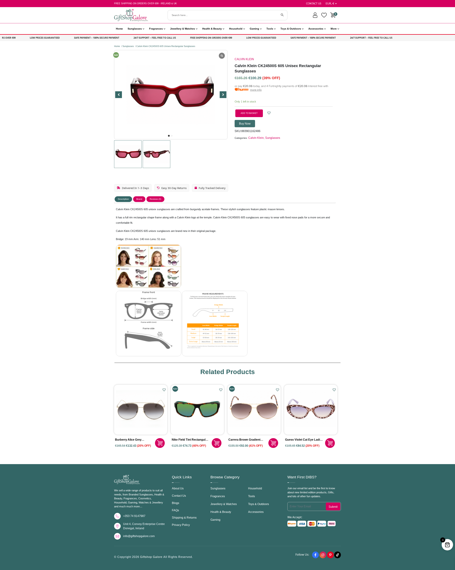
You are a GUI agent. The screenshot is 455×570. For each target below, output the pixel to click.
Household (235, 28)
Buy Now (245, 123)
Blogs (175, 503)
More (334, 28)
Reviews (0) (155, 199)
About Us (178, 488)
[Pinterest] (330, 554)
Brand (139, 199)
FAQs (175, 510)
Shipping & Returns (184, 517)
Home (119, 28)
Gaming (254, 28)
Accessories (315, 28)
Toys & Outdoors (290, 28)
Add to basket (249, 113)
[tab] (123, 199)
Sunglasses (135, 28)
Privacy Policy (181, 524)
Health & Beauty (212, 28)
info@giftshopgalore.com (139, 536)
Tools (269, 28)
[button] (169, 136)
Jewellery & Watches (182, 28)
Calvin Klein (244, 59)
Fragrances (156, 28)
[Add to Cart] (160, 443)
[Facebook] (315, 554)
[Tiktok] (337, 554)
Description (123, 199)
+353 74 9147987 (134, 516)
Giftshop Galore (151, 556)
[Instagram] (323, 554)
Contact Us (313, 3)
